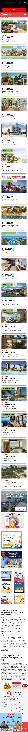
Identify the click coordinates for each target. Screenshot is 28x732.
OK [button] (14, 9)
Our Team (13, 710)
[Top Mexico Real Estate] (5, 14)
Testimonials (14, 713)
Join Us (21, 709)
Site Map (21, 705)
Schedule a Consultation (14, 707)
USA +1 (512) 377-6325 (5, 705)
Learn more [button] (5, 6)
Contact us (6, 709)
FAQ (20, 707)
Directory (21, 702)
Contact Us (13, 704)
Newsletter (22, 711)
